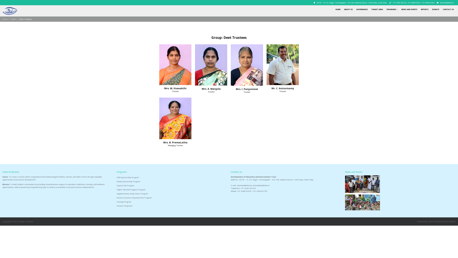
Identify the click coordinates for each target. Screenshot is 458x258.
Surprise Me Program (125, 185)
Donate (435, 9)
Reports (425, 9)
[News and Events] (362, 209)
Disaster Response (125, 206)
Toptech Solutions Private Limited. (441, 221)
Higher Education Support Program (131, 189)
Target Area (377, 9)
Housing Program (124, 202)
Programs (391, 9)
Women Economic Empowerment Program (134, 197)
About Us (348, 9)
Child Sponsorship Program (128, 177)
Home (338, 9)
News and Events (409, 9)
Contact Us (448, 9)
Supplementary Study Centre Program (132, 193)
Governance (362, 9)
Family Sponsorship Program (128, 181)
